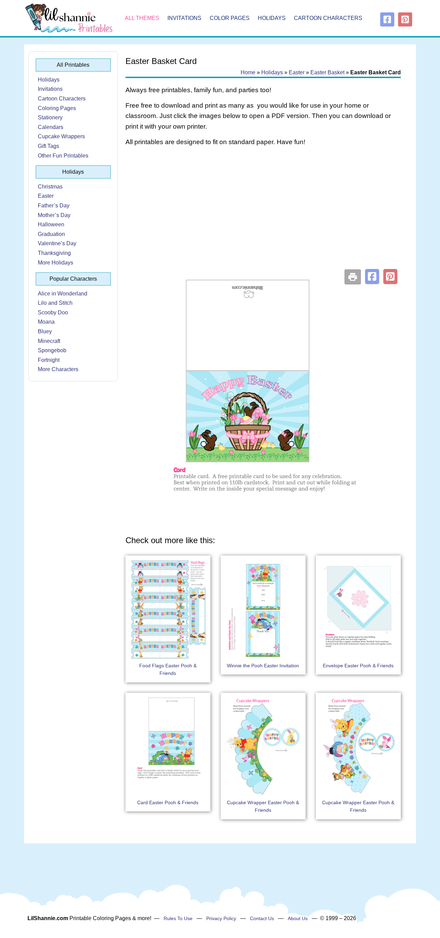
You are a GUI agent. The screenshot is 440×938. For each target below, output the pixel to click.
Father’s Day (53, 205)
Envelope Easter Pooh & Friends (358, 665)
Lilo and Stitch (55, 303)
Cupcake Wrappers (61, 136)
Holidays (272, 18)
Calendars (50, 127)
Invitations (184, 18)
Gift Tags (48, 146)
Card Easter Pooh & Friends (167, 802)
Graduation (51, 234)
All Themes (142, 18)
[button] (372, 276)
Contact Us (262, 918)
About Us (298, 918)
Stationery (50, 117)
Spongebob (52, 350)
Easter (46, 196)
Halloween (51, 224)
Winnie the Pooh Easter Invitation (263, 665)
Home (248, 72)
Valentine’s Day (57, 243)
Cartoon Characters (328, 18)
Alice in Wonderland (62, 294)
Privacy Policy (221, 918)
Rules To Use (178, 918)
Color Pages (230, 18)
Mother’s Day (54, 215)
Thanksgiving (54, 253)
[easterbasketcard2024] (263, 521)
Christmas (50, 187)
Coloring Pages (57, 108)
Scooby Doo (53, 312)
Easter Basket (327, 72)
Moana (46, 322)
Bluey (45, 331)
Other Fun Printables (63, 156)
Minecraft (49, 341)
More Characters (58, 369)
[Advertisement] (263, 207)
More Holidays (55, 263)
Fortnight (48, 360)
